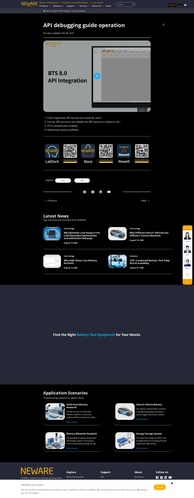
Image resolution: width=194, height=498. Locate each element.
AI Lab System (97, 2)
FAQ (60, 11)
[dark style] (164, 24)
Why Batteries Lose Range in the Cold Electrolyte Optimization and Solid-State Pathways (82, 235)
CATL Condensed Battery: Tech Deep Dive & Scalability (150, 262)
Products (43, 5)
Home (47, 11)
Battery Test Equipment (96, 334)
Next (144, 200)
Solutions (57, 5)
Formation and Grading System (75, 2)
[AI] (169, 5)
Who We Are (139, 477)
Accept (160, 487)
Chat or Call (187, 228)
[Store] (175, 5)
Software (67, 11)
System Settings (78, 11)
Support (70, 5)
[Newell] (180, 5)
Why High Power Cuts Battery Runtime (80, 262)
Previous (52, 200)
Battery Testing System (49, 2)
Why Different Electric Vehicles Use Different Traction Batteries (149, 234)
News (108, 5)
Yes (63, 180)
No (82, 180)
